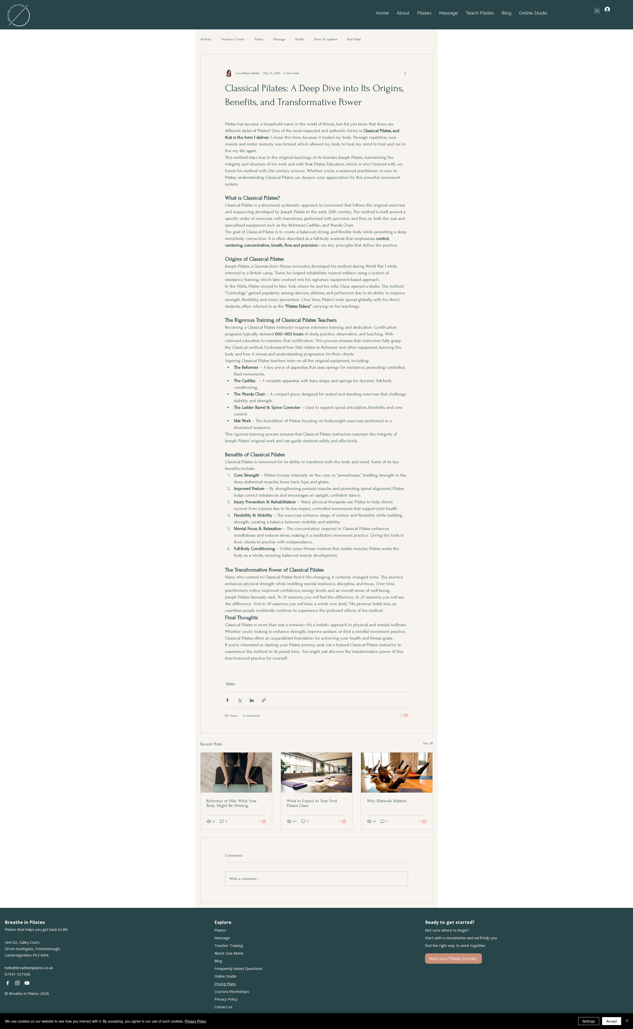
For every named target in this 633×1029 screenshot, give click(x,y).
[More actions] (405, 73)
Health (299, 39)
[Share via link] (263, 700)
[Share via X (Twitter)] (239, 700)
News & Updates (326, 39)
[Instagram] (17, 983)
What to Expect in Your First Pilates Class (312, 803)
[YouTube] (27, 983)
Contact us (223, 1006)
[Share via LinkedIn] (251, 700)
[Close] (627, 1021)
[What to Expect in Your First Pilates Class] (316, 773)
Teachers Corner (233, 39)
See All (428, 743)
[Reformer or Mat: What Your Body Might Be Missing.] (236, 773)
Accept (611, 1021)
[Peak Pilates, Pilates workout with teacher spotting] (396, 773)
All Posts (205, 39)
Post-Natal (354, 39)
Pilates (258, 39)
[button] (596, 9)
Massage (279, 39)
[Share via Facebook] (227, 700)
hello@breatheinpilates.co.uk (29, 967)
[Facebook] (8, 983)
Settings (588, 1021)
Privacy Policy (226, 999)
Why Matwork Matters (387, 801)
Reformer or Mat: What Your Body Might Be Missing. (231, 803)
